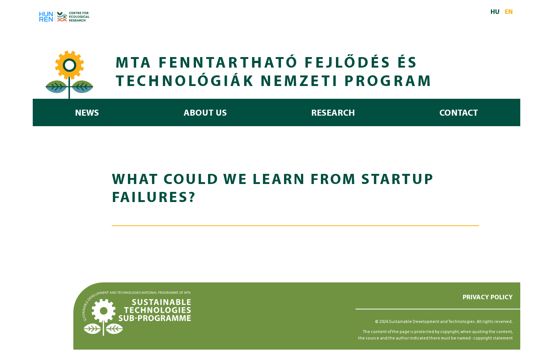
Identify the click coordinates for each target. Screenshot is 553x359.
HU (495, 12)
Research (333, 113)
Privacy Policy (488, 297)
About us (205, 113)
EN (509, 12)
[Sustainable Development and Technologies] (69, 73)
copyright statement (493, 338)
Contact (458, 113)
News (87, 113)
